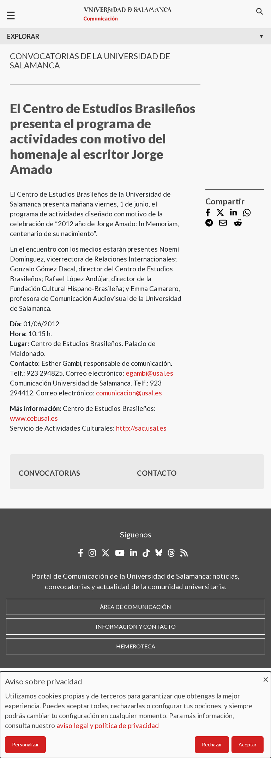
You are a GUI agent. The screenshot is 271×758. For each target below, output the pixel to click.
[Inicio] (130, 14)
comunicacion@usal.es (129, 393)
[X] (220, 213)
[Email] (223, 223)
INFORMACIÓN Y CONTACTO (136, 626)
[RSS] (184, 553)
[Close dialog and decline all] (265, 676)
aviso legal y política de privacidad (107, 725)
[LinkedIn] (233, 213)
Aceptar (248, 744)
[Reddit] (238, 223)
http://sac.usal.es (141, 428)
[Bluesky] (158, 553)
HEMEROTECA (135, 646)
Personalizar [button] (25, 744)
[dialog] (135, 715)
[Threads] (171, 553)
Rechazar (212, 744)
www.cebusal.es (34, 418)
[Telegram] (209, 223)
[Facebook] (207, 213)
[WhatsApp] (247, 212)
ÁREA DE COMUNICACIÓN (135, 606)
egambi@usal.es (149, 373)
